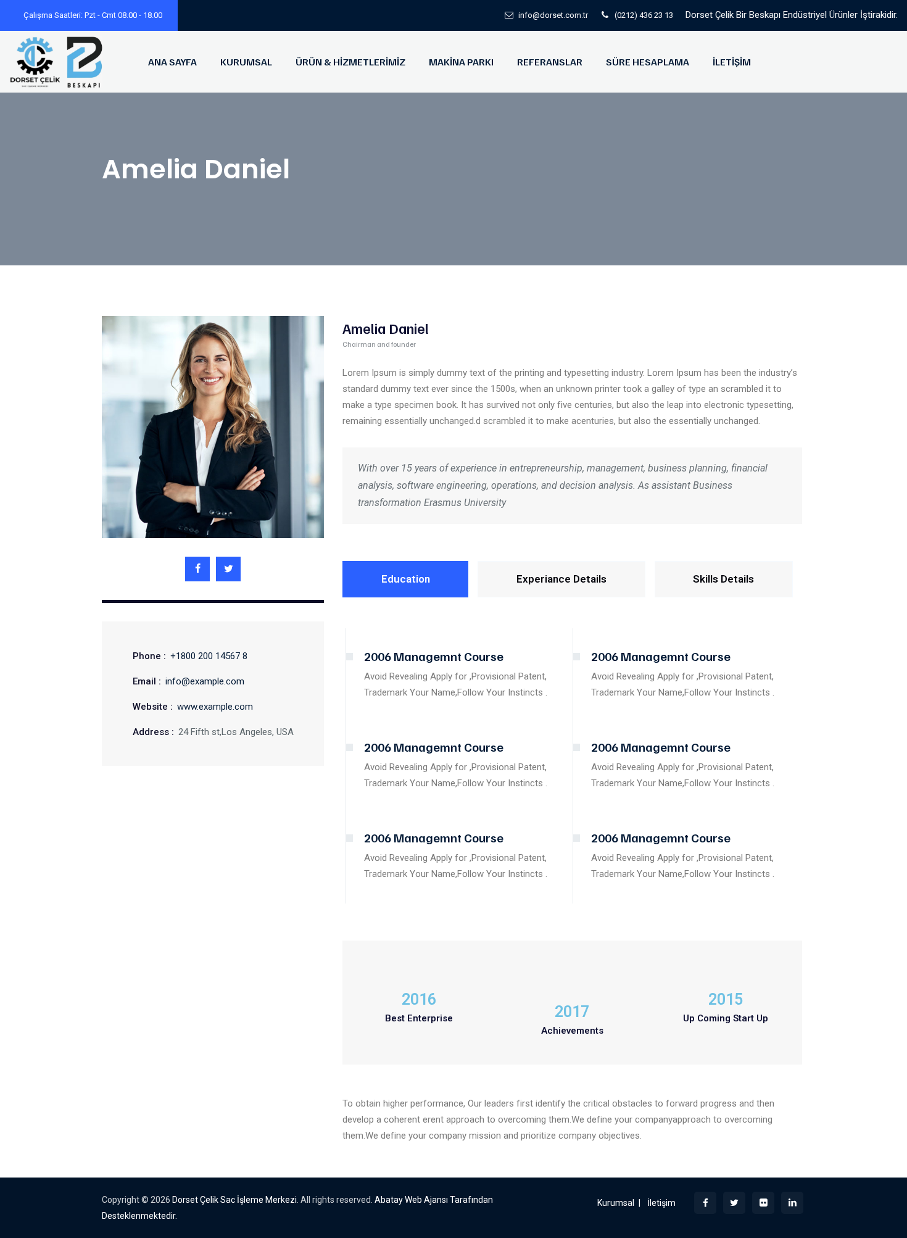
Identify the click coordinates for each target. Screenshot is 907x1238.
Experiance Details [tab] (561, 579)
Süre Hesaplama (647, 62)
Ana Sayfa (172, 62)
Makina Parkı (461, 62)
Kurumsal (246, 62)
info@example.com (204, 681)
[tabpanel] (572, 756)
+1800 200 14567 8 (208, 656)
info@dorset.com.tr (553, 15)
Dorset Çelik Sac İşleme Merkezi (234, 1200)
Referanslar (549, 62)
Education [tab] (405, 579)
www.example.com (215, 706)
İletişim (732, 62)
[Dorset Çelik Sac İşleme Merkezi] (58, 62)
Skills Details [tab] (723, 579)
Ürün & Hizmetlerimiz (350, 62)
